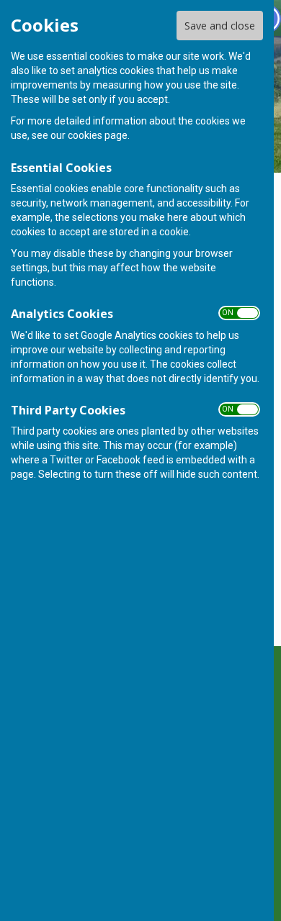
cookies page (98, 135)
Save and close (219, 25)
